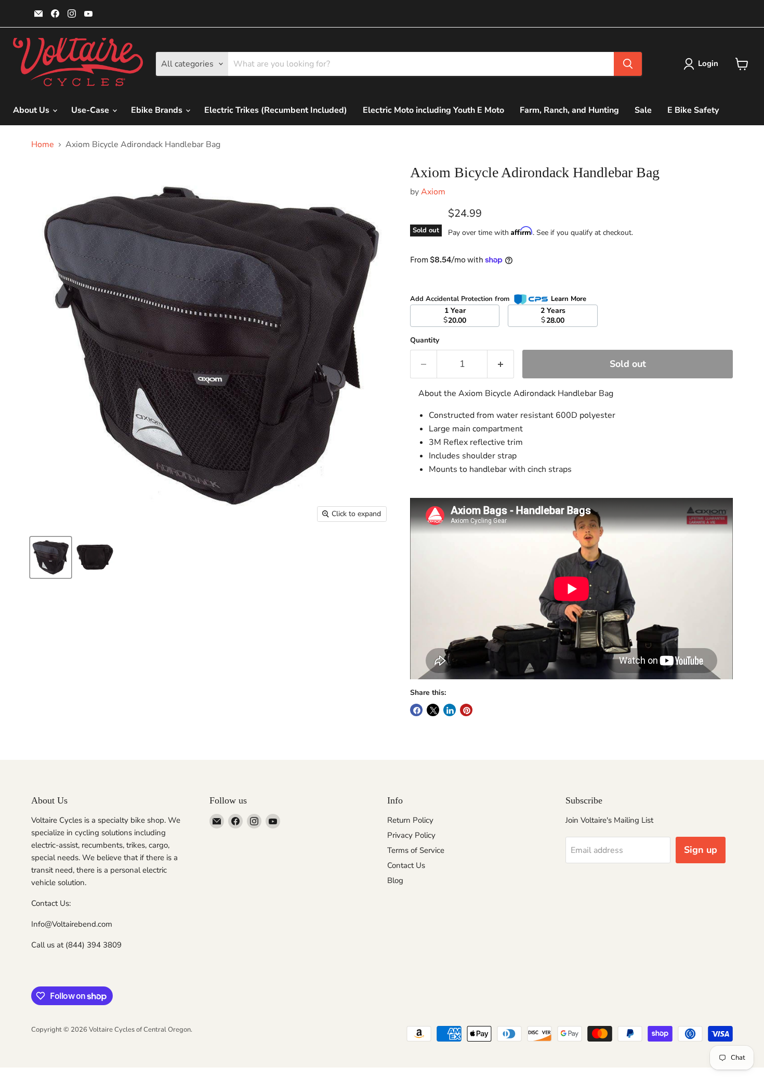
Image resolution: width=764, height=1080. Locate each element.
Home (42, 144)
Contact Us (406, 865)
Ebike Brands (158, 110)
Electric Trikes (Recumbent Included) (275, 110)
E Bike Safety (693, 110)
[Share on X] (433, 710)
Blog (395, 880)
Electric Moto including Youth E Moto (433, 110)
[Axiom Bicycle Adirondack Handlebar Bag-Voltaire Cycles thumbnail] (50, 557)
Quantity (424, 340)
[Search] (628, 64)
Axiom (433, 191)
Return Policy (410, 820)
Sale (643, 110)
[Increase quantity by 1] (501, 364)
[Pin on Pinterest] (466, 710)
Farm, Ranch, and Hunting (569, 110)
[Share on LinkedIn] (449, 710)
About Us (32, 110)
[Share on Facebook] (416, 710)
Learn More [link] (568, 299)
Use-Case (91, 110)
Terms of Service (415, 850)
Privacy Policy (411, 835)
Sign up (700, 850)
